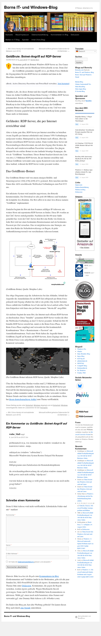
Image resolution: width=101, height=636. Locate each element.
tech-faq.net (81, 358)
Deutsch (81, 51)
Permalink (43, 407)
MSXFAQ (80, 363)
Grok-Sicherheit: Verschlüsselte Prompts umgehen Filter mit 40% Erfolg (84, 132)
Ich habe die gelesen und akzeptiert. (30, 562)
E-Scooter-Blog (80, 91)
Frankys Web (81, 373)
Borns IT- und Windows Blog (84, 72)
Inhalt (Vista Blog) (38, 39)
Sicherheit (29, 405)
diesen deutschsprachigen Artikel (22, 399)
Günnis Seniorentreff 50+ (83, 84)
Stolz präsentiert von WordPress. (84, 617)
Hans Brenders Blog (83, 354)
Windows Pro (81, 349)
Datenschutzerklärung (40, 34)
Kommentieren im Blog (59, 34)
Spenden (25, 39)
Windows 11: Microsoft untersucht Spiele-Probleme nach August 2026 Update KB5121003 (85, 543)
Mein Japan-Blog (80, 89)
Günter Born (35, 60)
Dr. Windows (81, 370)
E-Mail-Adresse (12, 553)
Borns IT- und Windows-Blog (30, 7)
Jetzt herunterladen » (66, 83)
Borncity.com (79, 70)
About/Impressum (22, 34)
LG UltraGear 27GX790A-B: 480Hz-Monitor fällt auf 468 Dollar (84, 145)
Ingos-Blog (80, 356)
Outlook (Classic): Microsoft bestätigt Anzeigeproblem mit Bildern (85, 507)
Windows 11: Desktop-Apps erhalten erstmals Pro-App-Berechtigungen (83, 172)
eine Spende (25, 607)
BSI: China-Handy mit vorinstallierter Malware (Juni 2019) (20, 49)
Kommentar (10, 515)
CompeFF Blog (82, 366)
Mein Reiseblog (80, 86)
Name (8, 545)
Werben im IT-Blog (12, 39)
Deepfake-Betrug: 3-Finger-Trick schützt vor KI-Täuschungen (83, 119)
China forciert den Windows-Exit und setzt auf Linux (84, 481)
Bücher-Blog (79, 82)
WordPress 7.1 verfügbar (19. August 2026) (84, 524)
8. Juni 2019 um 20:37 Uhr (18, 437)
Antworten (12, 488)
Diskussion (75, 34)
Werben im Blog (80, 189)
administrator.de (82, 361)
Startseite (9, 34)
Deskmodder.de (82, 368)
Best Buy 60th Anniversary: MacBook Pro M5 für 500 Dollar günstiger (83, 159)
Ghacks (79, 351)
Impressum (78, 185)
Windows (37, 405)
